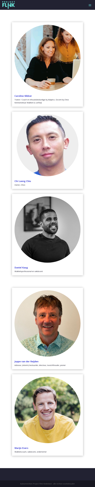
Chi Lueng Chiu (22, 181)
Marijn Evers (21, 448)
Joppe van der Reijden (26, 361)
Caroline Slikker (23, 95)
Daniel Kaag (21, 267)
